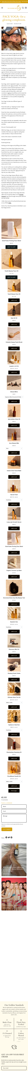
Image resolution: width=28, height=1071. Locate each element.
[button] (23, 8)
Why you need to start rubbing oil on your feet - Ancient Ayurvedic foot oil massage (13, 869)
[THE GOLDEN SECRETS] (14, 7)
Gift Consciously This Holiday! (12, 905)
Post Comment (7, 829)
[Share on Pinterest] (11, 837)
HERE (9, 203)
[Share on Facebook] (6, 837)
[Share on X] (9, 837)
